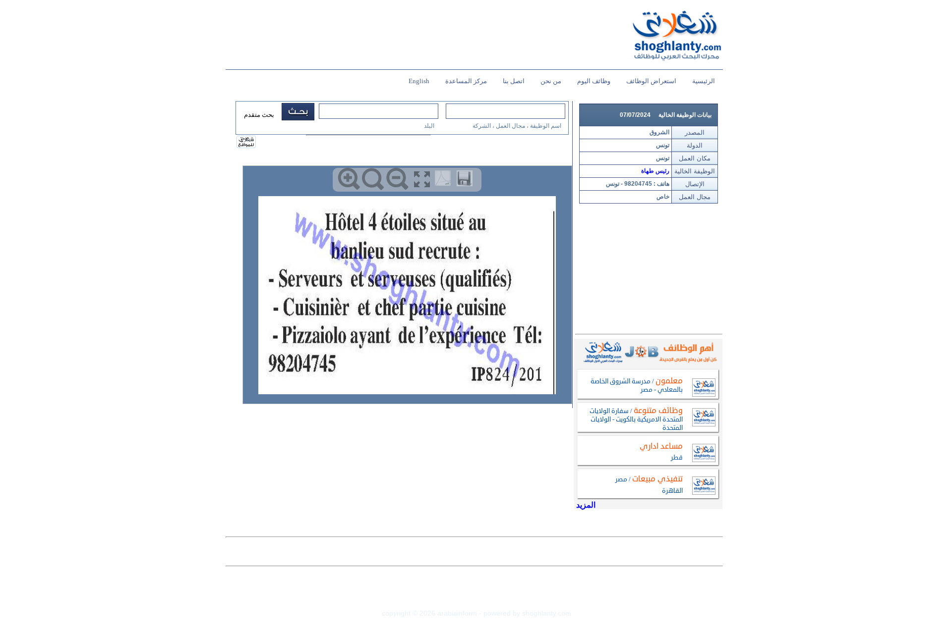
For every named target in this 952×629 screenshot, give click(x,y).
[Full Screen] (422, 179)
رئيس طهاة (655, 170)
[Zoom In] (349, 179)
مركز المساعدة (466, 81)
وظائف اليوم (593, 81)
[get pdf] (445, 180)
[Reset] (373, 179)
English (419, 81)
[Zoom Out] (397, 179)
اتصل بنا (514, 81)
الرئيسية (703, 81)
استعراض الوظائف (651, 81)
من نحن (550, 81)
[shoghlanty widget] (246, 143)
